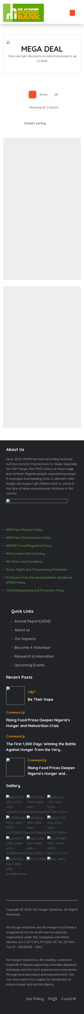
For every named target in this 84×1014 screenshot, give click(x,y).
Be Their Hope (40, 699)
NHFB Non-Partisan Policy (24, 530)
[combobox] (57, 94)
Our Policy (35, 998)
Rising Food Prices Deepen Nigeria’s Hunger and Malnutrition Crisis (38, 723)
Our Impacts (25, 638)
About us (22, 630)
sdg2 (31, 692)
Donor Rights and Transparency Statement (36, 569)
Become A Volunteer (32, 647)
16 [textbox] (56, 94)
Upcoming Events (29, 665)
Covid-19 (68, 998)
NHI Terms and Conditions (24, 561)
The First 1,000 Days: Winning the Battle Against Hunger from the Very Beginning (41, 747)
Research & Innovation (34, 656)
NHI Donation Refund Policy (25, 554)
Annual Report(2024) (32, 621)
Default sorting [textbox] (35, 123)
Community (15, 713)
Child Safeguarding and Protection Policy (35, 590)
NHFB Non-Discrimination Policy (28, 538)
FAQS (52, 998)
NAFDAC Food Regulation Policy (29, 546)
